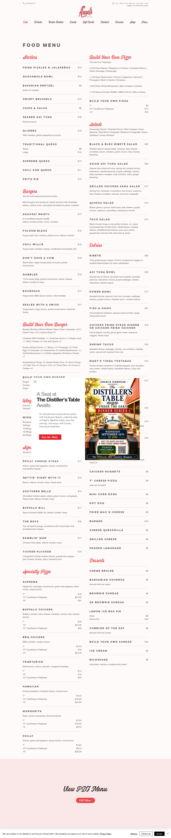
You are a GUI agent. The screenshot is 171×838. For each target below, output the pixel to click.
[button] (35, 381)
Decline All (146, 833)
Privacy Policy (105, 833)
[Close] (167, 834)
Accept (159, 833)
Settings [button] (133, 833)
